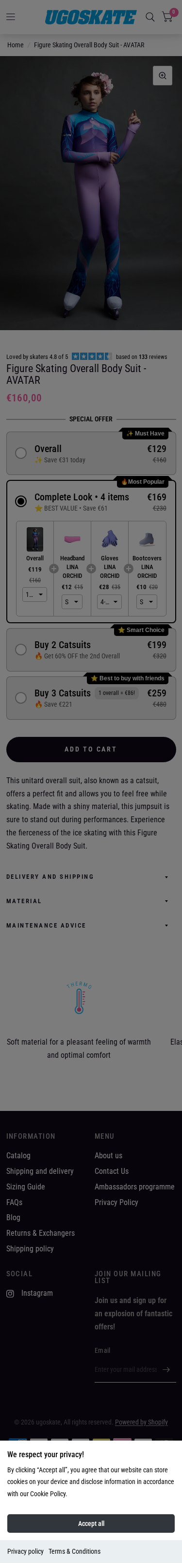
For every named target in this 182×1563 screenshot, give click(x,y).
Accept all (91, 1523)
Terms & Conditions (74, 1551)
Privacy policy (25, 1551)
